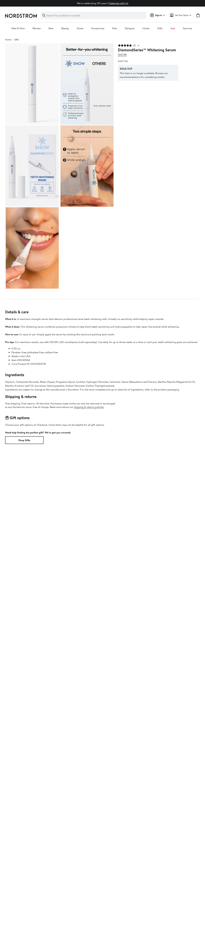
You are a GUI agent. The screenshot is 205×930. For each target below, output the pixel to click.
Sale (172, 28)
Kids (114, 28)
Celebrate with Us (118, 3)
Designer (130, 28)
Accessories (97, 28)
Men (51, 28)
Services (187, 28)
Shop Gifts (24, 440)
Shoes (80, 28)
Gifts (160, 28)
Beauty (65, 28)
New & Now (18, 28)
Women (37, 28)
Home (146, 28)
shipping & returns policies (89, 407)
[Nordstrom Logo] (21, 16)
